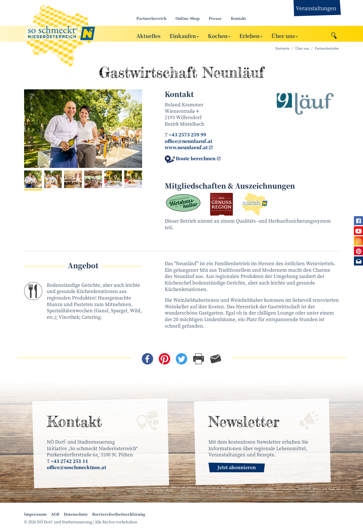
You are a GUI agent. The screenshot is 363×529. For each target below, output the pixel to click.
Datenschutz (76, 514)
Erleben (249, 35)
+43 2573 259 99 (187, 134)
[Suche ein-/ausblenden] (334, 34)
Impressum (35, 514)
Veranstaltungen (316, 8)
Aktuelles (148, 35)
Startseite (282, 48)
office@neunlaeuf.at (188, 141)
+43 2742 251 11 (69, 461)
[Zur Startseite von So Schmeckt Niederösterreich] (74, 34)
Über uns (283, 35)
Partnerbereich (151, 18)
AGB (55, 514)
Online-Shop (188, 18)
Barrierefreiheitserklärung (118, 514)
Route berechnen (196, 158)
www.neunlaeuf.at (186, 147)
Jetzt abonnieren (237, 467)
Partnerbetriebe (327, 48)
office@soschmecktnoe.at (76, 467)
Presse (215, 18)
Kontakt (238, 18)
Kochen (217, 35)
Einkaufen (183, 35)
